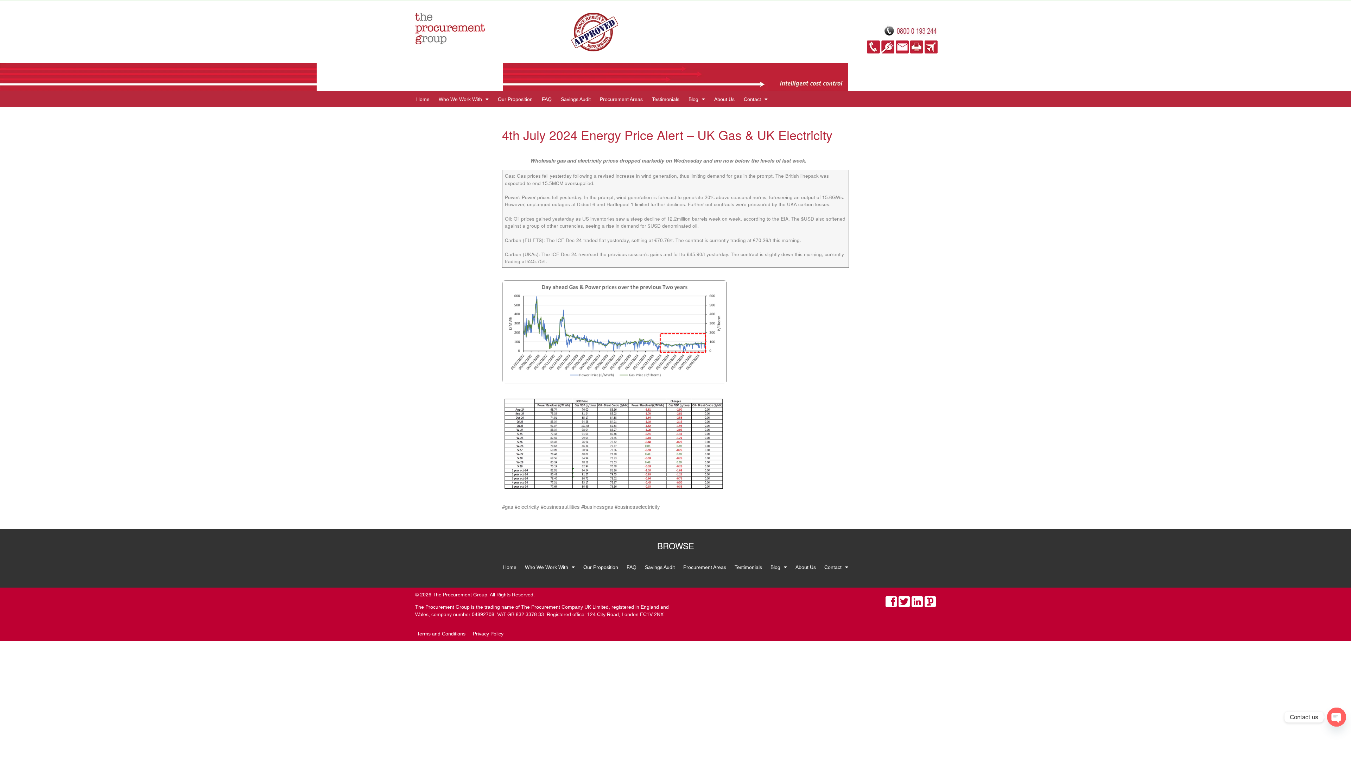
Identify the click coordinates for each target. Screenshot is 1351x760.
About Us (724, 99)
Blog (693, 99)
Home (423, 99)
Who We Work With (460, 99)
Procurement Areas (621, 99)
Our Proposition (515, 99)
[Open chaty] (1336, 717)
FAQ (547, 99)
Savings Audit (576, 99)
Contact (752, 99)
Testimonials (665, 99)
